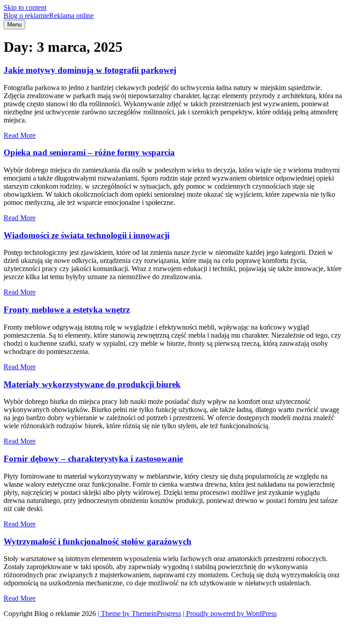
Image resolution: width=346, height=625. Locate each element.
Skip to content (25, 7)
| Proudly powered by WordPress (230, 613)
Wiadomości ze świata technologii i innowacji (86, 235)
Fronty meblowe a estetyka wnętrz (67, 309)
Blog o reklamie (49, 15)
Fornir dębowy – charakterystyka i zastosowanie (93, 458)
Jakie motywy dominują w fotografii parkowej (90, 70)
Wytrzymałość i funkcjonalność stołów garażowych (97, 541)
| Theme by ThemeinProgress (139, 613)
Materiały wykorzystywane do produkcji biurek (92, 384)
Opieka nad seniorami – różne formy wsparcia (89, 152)
